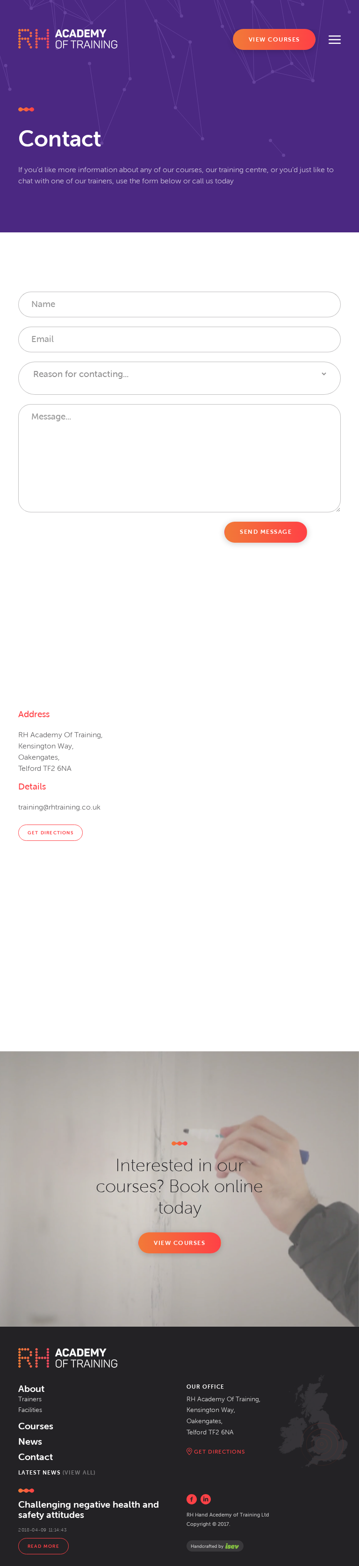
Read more (43, 1546)
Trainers (30, 1399)
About (31, 1389)
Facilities (30, 1409)
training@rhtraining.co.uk (59, 807)
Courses (35, 1426)
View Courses (274, 39)
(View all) (79, 1472)
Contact (35, 1457)
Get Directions (50, 832)
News (30, 1441)
